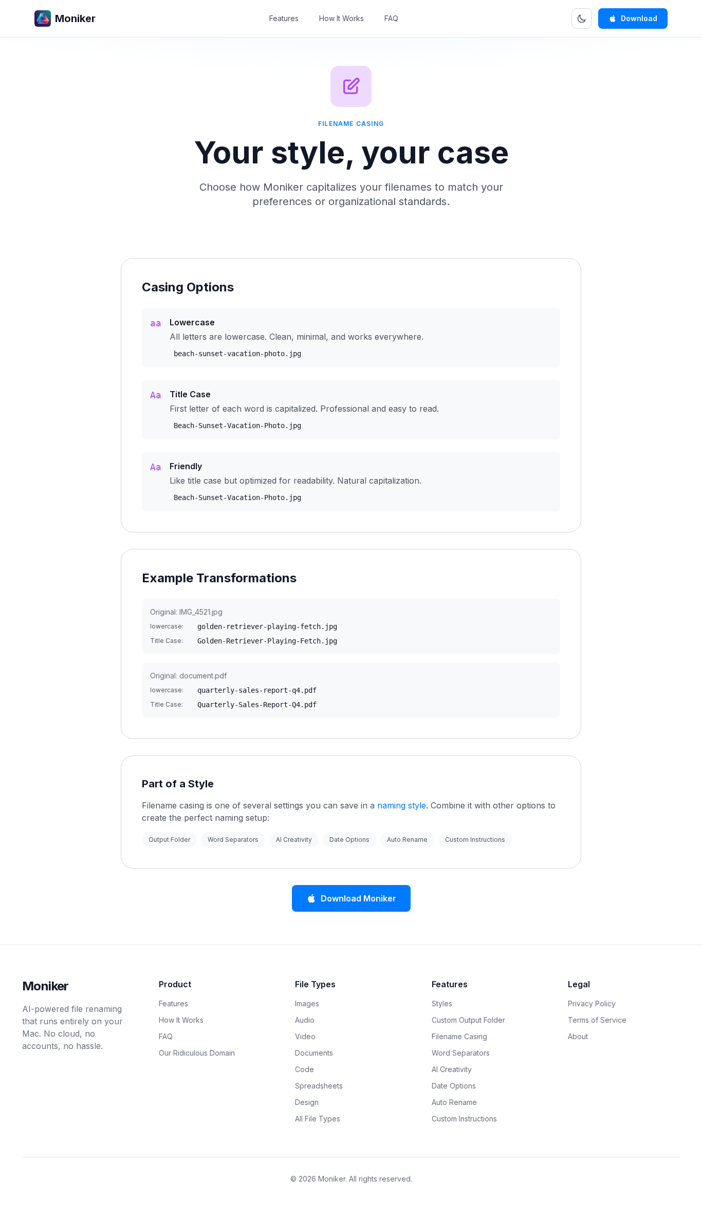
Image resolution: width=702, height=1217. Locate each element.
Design (307, 1102)
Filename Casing (459, 1036)
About (578, 1036)
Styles (442, 1003)
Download (639, 18)
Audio (305, 1020)
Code (304, 1069)
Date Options (349, 839)
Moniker (45, 986)
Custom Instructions (475, 839)
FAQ (391, 18)
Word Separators (233, 839)
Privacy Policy (592, 1003)
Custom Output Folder (468, 1020)
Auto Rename (407, 839)
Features (284, 18)
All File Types (317, 1118)
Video (305, 1036)
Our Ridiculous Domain (197, 1052)
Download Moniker (358, 898)
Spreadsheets (319, 1085)
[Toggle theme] (581, 18)
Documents (314, 1052)
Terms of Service (597, 1020)
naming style (401, 805)
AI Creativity (294, 839)
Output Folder (169, 839)
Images (307, 1003)
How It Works (341, 18)
